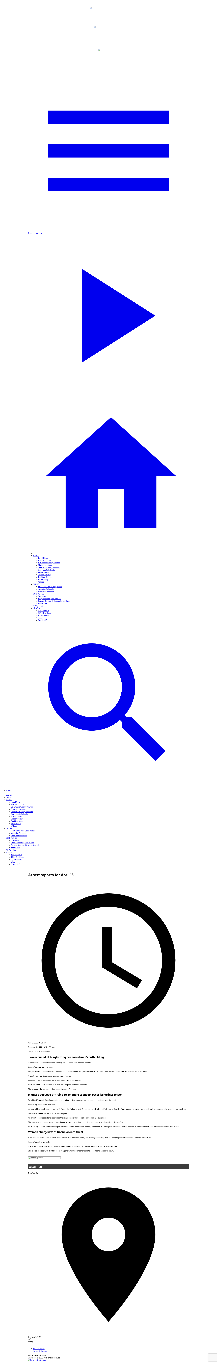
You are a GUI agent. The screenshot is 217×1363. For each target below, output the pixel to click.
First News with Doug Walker (50, 586)
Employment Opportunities (49, 598)
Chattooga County (45, 565)
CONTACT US (38, 593)
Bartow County (44, 560)
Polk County (43, 579)
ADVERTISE (38, 605)
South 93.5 (42, 620)
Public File (42, 603)
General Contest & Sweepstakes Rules (54, 601)
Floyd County (43, 572)
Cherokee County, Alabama (49, 567)
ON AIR (36, 584)
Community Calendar (46, 570)
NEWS (36, 555)
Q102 (40, 617)
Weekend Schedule (46, 591)
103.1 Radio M (43, 610)
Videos (41, 582)
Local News (43, 558)
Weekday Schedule (46, 589)
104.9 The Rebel (44, 613)
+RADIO (36, 608)
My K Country (43, 615)
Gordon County (44, 574)
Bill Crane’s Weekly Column (49, 562)
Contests (42, 596)
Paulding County (45, 577)
